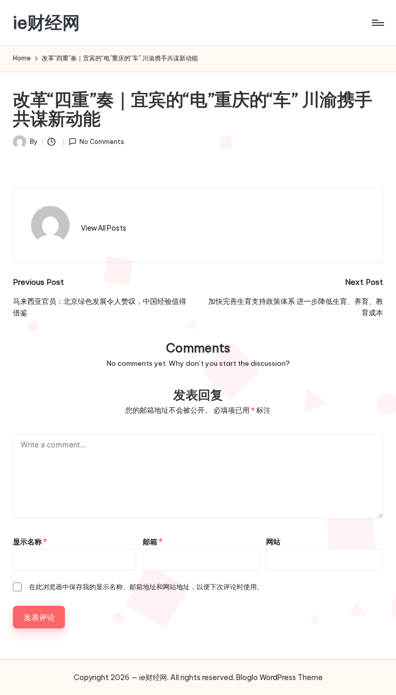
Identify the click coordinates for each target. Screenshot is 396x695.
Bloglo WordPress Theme (279, 677)
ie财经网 (46, 22)
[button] (103, 228)
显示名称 (30, 541)
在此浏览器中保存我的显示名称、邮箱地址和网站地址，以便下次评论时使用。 (146, 587)
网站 (273, 541)
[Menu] (377, 23)
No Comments (101, 142)
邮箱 (152, 541)
